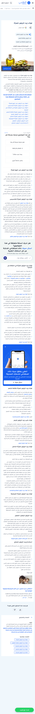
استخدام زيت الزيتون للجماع (19, 123)
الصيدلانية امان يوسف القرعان (20, 46)
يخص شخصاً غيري (17, 160)
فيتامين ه (22, 278)
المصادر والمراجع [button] (24, 617)
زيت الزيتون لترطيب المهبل (19, 121)
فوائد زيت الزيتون (24, 203)
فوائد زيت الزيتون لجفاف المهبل (20, 643)
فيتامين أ (9, 276)
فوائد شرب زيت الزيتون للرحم (19, 114)
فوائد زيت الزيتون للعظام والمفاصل (18, 490)
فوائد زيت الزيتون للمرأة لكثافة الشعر (16, 112)
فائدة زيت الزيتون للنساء (22, 652)
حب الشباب (8, 316)
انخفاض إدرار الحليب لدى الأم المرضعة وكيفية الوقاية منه (17, 590)
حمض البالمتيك (28, 394)
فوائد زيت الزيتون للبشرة (22, 646)
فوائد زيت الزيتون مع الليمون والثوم (18, 236)
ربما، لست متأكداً (17, 154)
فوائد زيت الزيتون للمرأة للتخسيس (17, 105)
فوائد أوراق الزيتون (22, 443)
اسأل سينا (18, 382)
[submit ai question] (5, 258)
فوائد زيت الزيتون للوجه (21, 294)
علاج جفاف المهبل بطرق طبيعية (19, 538)
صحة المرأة (7, 8)
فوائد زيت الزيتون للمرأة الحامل (18, 116)
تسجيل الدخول (5, 3)
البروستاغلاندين (23, 428)
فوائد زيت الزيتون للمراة (22, 639)
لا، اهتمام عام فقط (17, 148)
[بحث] (11, 3)
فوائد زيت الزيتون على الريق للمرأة (18, 103)
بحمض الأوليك (10, 392)
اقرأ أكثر (24, 597)
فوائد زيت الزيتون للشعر (22, 649)
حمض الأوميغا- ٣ (14, 278)
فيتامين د (27, 278)
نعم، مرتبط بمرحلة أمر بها (17, 142)
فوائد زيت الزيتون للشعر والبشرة (21, 417)
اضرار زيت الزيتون (23, 342)
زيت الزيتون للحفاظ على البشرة (23, 42)
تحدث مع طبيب (7, 68)
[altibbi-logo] (25, 3)
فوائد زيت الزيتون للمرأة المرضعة (18, 118)
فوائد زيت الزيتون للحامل (22, 34)
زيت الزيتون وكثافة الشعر (25, 38)
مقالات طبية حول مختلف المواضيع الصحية (21, 8)
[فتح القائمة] (32, 3)
